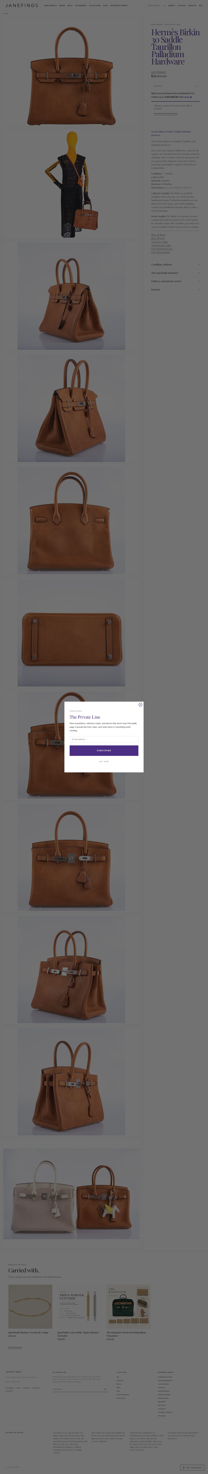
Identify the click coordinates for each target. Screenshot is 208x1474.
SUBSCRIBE (104, 751)
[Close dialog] (140, 704)
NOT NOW (104, 761)
